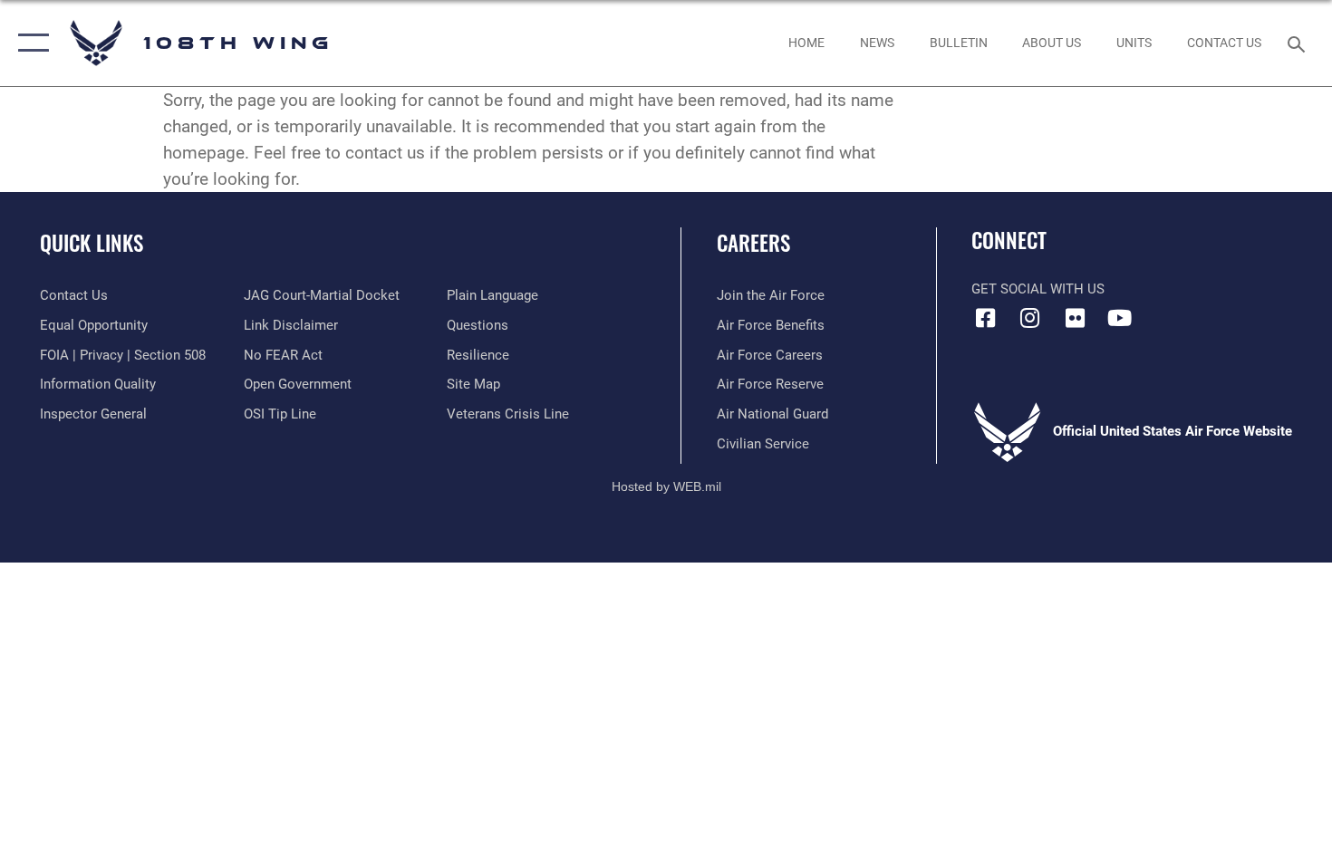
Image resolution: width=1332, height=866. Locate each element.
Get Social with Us (1038, 289)
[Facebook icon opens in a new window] (985, 318)
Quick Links (91, 242)
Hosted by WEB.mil (666, 486)
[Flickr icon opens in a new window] (1074, 318)
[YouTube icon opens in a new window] (1119, 318)
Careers (753, 242)
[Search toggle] (1299, 43)
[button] (29, 43)
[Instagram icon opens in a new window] (1030, 318)
